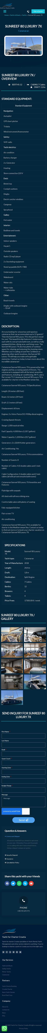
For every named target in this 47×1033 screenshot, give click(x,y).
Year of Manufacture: (14, 563)
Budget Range (7, 786)
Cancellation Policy (12, 863)
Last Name (5, 741)
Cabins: (8, 582)
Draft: (7, 572)
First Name (5, 732)
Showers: (9, 591)
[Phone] (23, 900)
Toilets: (8, 596)
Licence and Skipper (13, 836)
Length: (8, 568)
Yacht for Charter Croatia (7, 8)
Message (5, 795)
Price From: (10, 600)
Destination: (10, 577)
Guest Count (6, 759)
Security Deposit (12, 855)
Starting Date (6, 768)
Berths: (8, 586)
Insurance (9, 859)
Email (3, 750)
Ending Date (6, 777)
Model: (8, 551)
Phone (23, 907)
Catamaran (23, 31)
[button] (23, 837)
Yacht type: (9, 558)
